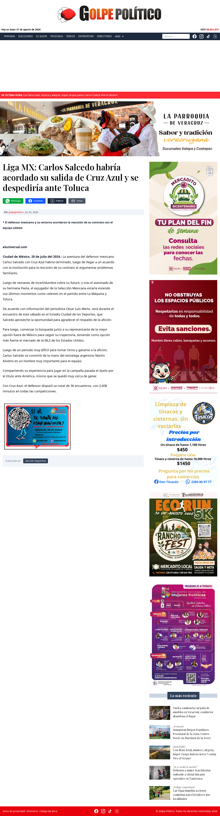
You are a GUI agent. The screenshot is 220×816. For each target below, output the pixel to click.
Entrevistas (86, 36)
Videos (70, 36)
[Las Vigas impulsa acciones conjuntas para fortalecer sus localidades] (159, 793)
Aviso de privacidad (14, 811)
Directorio (104, 36)
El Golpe (41, 36)
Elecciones (25, 36)
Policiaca (57, 36)
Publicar (60, 200)
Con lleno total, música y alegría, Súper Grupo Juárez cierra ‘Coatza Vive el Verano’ (59, 95)
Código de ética (48, 811)
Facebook (38, 200)
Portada (9, 36)
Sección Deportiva (35, 460)
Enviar (80, 200)
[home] (110, 13)
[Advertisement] (110, 66)
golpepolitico (16, 212)
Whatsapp (16, 200)
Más (117, 36)
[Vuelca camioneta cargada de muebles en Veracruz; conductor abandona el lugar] (159, 713)
